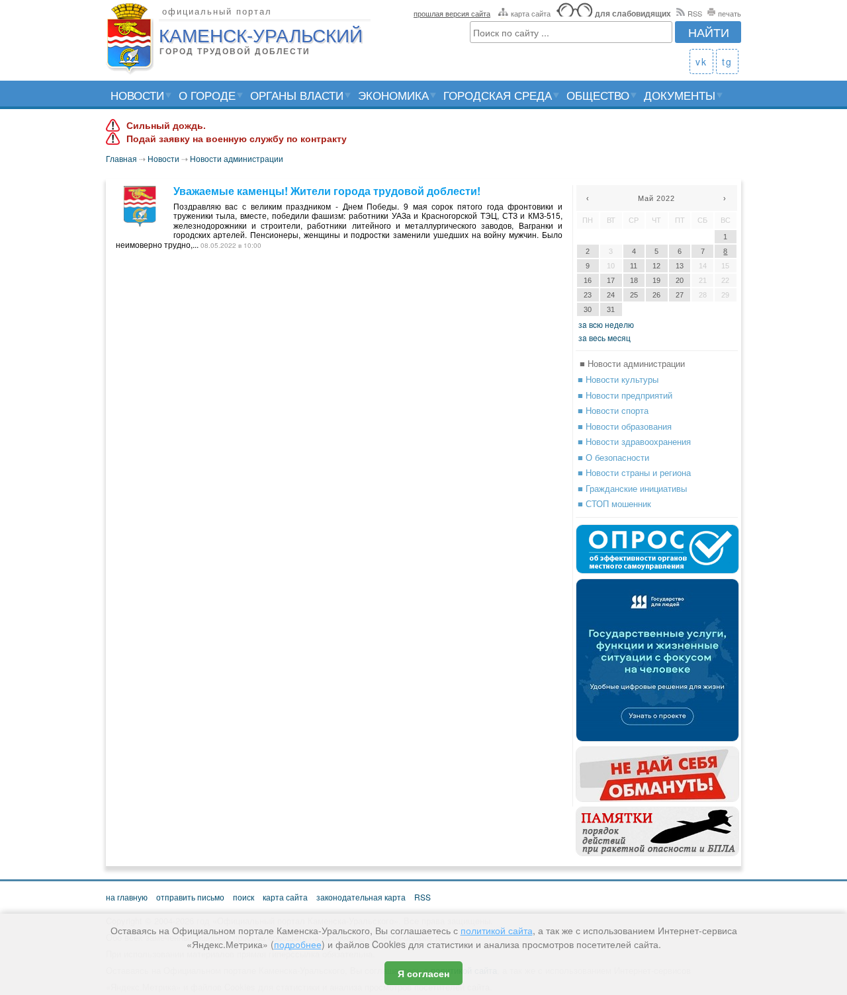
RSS (695, 13)
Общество (597, 95)
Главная (121, 158)
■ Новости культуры (618, 379)
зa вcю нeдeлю (606, 324)
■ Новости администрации (632, 363)
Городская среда (497, 95)
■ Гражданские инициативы (632, 488)
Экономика (393, 95)
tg (727, 61)
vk (701, 61)
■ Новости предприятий (625, 395)
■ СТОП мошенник (614, 503)
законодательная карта (361, 896)
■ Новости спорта (613, 410)
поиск (243, 896)
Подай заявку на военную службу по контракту (236, 139)
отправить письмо (190, 896)
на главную (127, 896)
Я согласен (423, 973)
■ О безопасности (613, 457)
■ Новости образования (625, 426)
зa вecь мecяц (604, 337)
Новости (137, 95)
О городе (207, 95)
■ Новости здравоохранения (634, 441)
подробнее (298, 944)
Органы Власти (296, 95)
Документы (679, 95)
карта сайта (531, 13)
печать (729, 13)
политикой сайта (497, 930)
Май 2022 (656, 198)
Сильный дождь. (166, 125)
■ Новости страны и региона (634, 472)
